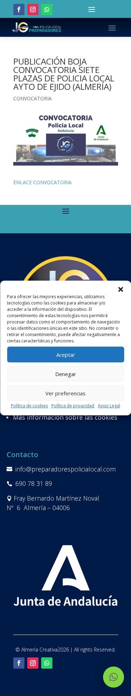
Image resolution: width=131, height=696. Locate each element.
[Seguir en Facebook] (18, 9)
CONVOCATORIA (32, 98)
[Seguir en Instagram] (32, 9)
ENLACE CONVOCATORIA (42, 182)
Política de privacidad (72, 406)
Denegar (65, 373)
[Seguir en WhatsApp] (46, 9)
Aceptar (65, 354)
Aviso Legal (109, 406)
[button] (120, 289)
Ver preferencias (65, 393)
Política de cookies (29, 406)
